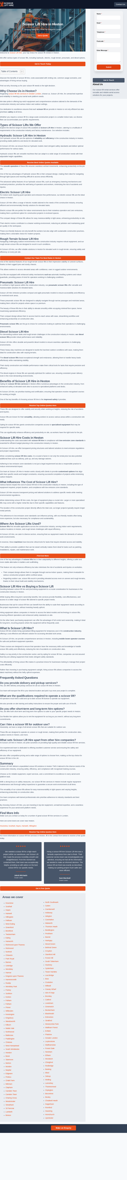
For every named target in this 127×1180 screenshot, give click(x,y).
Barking (48, 1069)
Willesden (9, 1011)
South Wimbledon (12, 1049)
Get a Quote (43, 36)
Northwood (10, 1032)
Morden (9, 1067)
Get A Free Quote (43, 888)
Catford (48, 1000)
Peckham (49, 934)
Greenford (9, 927)
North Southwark (51, 902)
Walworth (48, 923)
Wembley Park (11, 987)
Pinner (8, 1007)
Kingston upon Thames (15, 976)
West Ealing (10, 924)
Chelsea (9, 1042)
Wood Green (50, 944)
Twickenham (10, 934)
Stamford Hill (50, 954)
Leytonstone (50, 1041)
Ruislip (8, 983)
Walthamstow (50, 1045)
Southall (12, 826)
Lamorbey (49, 1083)
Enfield (48, 1031)
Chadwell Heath (51, 1101)
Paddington (10, 1039)
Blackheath (49, 1014)
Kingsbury (9, 1018)
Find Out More (43, 556)
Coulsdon (49, 982)
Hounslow (4, 826)
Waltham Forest (51, 1027)
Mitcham (9, 1084)
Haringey (48, 941)
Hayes (18, 826)
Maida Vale (10, 1028)
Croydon (48, 951)
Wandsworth (10, 1021)
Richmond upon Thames (15, 945)
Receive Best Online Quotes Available (42, 163)
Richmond (9, 948)
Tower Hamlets (51, 972)
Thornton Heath (51, 927)
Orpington (49, 1090)
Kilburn (8, 1025)
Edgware (9, 1074)
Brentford (9, 931)
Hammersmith (11, 980)
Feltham (9, 920)
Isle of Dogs (49, 993)
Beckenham (49, 1010)
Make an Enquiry (63, 1128)
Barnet (47, 937)
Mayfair (8, 1070)
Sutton (47, 906)
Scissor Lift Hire (16, 53)
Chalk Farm (10, 1080)
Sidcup (48, 1076)
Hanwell (25, 826)
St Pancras (10, 1108)
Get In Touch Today (43, 64)
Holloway (48, 913)
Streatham (10, 1105)
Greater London (51, 1038)
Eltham (48, 1055)
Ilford (47, 1073)
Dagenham (49, 1104)
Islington (48, 916)
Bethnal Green (51, 947)
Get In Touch (108, 80)
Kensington (10, 1014)
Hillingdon (33, 826)
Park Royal (10, 959)
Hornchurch (49, 1114)
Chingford (49, 1062)
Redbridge (49, 1066)
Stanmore (9, 1060)
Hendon (9, 1053)
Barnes (8, 962)
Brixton (8, 1115)
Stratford (48, 1021)
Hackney (48, 965)
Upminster (49, 1118)
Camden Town (11, 1091)
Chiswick (9, 955)
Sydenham (49, 968)
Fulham (8, 1000)
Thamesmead (50, 1087)
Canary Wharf (50, 989)
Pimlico (8, 1077)
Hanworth (9, 941)
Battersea (9, 1035)
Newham (48, 1052)
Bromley (48, 996)
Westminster (10, 1101)
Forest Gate (49, 1048)
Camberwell (49, 909)
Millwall (48, 986)
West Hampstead (12, 1046)
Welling (48, 1080)
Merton (8, 1063)
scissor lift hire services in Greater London (25, 94)
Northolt (9, 952)
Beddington (49, 930)
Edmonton (49, 1017)
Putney (8, 990)
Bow (47, 979)
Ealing (8, 938)
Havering (48, 1111)
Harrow (8, 973)
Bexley (48, 1097)
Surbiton (9, 994)
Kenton (8, 997)
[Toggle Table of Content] (21, 71)
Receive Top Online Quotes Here (42, 405)
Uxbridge (9, 966)
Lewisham (49, 1003)
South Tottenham (51, 961)
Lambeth (9, 1112)
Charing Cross (11, 1098)
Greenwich (49, 1007)
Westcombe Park (52, 1024)
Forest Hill (49, 958)
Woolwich (49, 1059)
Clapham (9, 1087)
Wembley (9, 969)
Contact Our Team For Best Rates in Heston (43, 258)
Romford (48, 1108)
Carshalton (49, 920)
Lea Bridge (49, 975)
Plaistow (48, 1034)
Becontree (49, 1094)
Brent (8, 1056)
